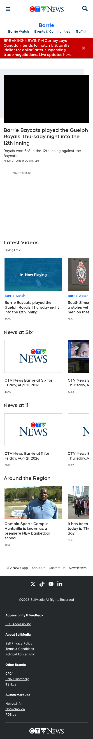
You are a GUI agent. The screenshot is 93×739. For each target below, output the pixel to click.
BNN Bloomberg (17, 679)
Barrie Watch (18, 31)
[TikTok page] (42, 583)
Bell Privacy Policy (18, 643)
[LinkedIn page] (60, 583)
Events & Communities (52, 31)
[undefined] (33, 289)
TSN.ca (10, 684)
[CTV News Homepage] (47, 9)
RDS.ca (10, 714)
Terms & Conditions (19, 649)
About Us (38, 568)
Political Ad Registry (20, 654)
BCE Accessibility (18, 624)
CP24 (9, 673)
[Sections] (8, 9)
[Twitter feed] (33, 583)
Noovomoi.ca (15, 709)
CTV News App (16, 568)
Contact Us (57, 568)
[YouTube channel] (51, 583)
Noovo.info (13, 703)
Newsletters (77, 568)
